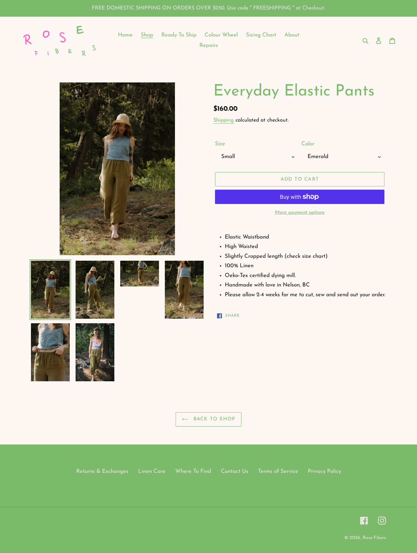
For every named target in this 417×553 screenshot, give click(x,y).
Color (307, 144)
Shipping (223, 120)
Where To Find (193, 471)
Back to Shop (214, 419)
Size (220, 144)
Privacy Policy (324, 471)
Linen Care (151, 471)
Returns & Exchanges (102, 471)
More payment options (299, 212)
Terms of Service (278, 471)
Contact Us (234, 471)
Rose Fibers (374, 537)
